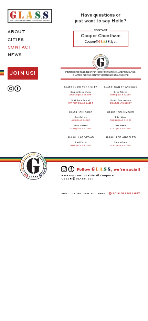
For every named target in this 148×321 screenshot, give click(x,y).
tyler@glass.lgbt (120, 120)
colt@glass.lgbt (120, 129)
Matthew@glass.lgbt (80, 103)
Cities (16, 40)
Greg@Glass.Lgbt (120, 95)
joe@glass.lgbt (80, 120)
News (15, 55)
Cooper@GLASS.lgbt (77, 178)
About (16, 32)
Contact (20, 47)
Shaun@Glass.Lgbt (121, 103)
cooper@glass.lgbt (81, 95)
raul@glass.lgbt (81, 145)
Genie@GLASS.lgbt (120, 145)
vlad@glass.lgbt (80, 129)
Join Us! (23, 73)
